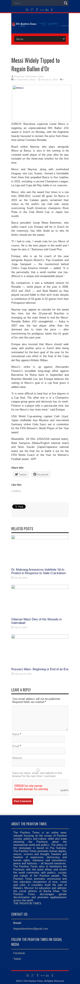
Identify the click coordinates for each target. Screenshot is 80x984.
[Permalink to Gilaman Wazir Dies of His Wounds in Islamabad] (40, 588)
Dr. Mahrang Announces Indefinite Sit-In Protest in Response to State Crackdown (38, 571)
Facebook (19, 953)
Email (15, 746)
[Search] (66, 3)
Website (17, 758)
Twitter (17, 958)
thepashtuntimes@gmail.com (30, 928)
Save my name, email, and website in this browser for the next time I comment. (37, 774)
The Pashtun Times (34, 76)
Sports (33, 79)
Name (15, 734)
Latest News (22, 79)
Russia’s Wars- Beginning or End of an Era (39, 669)
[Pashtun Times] (40, 23)
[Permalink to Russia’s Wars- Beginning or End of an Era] (40, 637)
